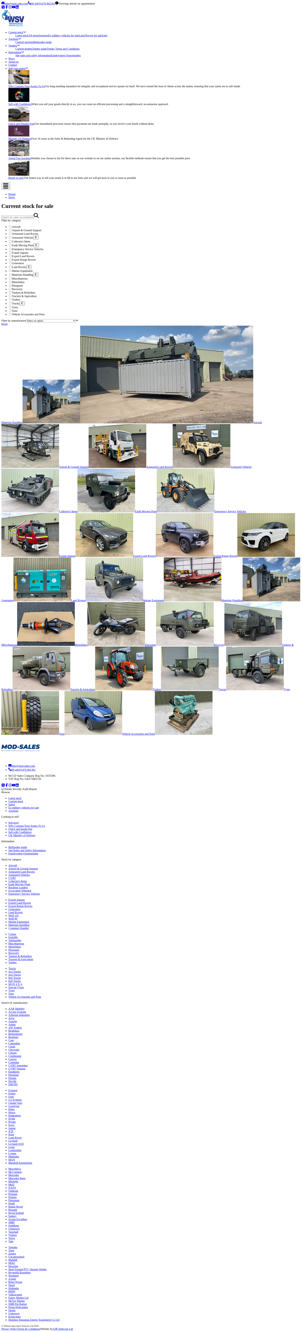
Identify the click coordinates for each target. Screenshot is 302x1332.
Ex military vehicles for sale (63, 35)
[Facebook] (6, 7)
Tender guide (39, 48)
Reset (4, 323)
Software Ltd (63, 1328)
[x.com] (3, 7)
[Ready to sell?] (18, 174)
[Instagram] (10, 7)
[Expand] (36, 237)
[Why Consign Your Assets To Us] (18, 83)
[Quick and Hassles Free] (18, 120)
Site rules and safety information (33, 55)
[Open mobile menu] (5, 186)
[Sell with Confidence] (18, 100)
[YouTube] (13, 7)
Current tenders (23, 48)
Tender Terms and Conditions (63, 48)
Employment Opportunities (66, 55)
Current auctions (24, 42)
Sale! (104, 35)
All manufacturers (38, 35)
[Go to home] (20, 759)
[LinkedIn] (17, 7)
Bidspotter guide (43, 42)
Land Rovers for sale (90, 35)
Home (11, 194)
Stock (11, 197)
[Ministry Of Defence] (18, 135)
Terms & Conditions (28, 1328)
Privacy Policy (9, 1328)
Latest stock (21, 35)
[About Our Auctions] (18, 155)
